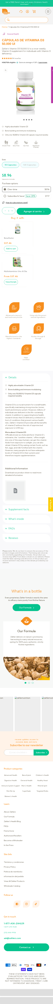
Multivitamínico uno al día (15, 271)
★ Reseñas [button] (50, 504)
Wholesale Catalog (12, 886)
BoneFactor (9, 238)
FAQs (6, 826)
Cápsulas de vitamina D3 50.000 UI (24, 27)
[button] (48, 11)
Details (12, 377)
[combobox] (26, 20)
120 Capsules (29, 165)
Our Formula (25, 607)
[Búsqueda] (8, 20)
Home (4, 27)
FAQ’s (11, 528)
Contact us (24, 947)
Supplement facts (18, 509)
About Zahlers (10, 812)
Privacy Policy (10, 867)
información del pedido (14, 876)
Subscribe (40, 752)
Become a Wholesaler (13, 840)
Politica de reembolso (13, 871)
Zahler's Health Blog (12, 821)
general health (13, 34)
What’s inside (16, 518)
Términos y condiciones (14, 862)
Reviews (13, 538)
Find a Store (9, 831)
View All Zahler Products (14, 881)
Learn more (42, 62)
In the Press (9, 845)
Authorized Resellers (12, 836)
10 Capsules (11, 165)
